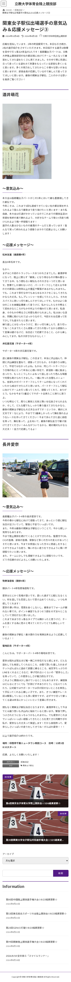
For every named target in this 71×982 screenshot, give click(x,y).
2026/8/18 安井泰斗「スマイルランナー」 (28, 955)
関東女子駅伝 (28, 766)
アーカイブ (8, 854)
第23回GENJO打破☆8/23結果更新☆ (25, 927)
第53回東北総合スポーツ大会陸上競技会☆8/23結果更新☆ (36, 913)
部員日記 (25, 762)
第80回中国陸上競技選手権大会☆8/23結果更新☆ (31, 899)
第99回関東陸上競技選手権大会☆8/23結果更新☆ (31, 941)
